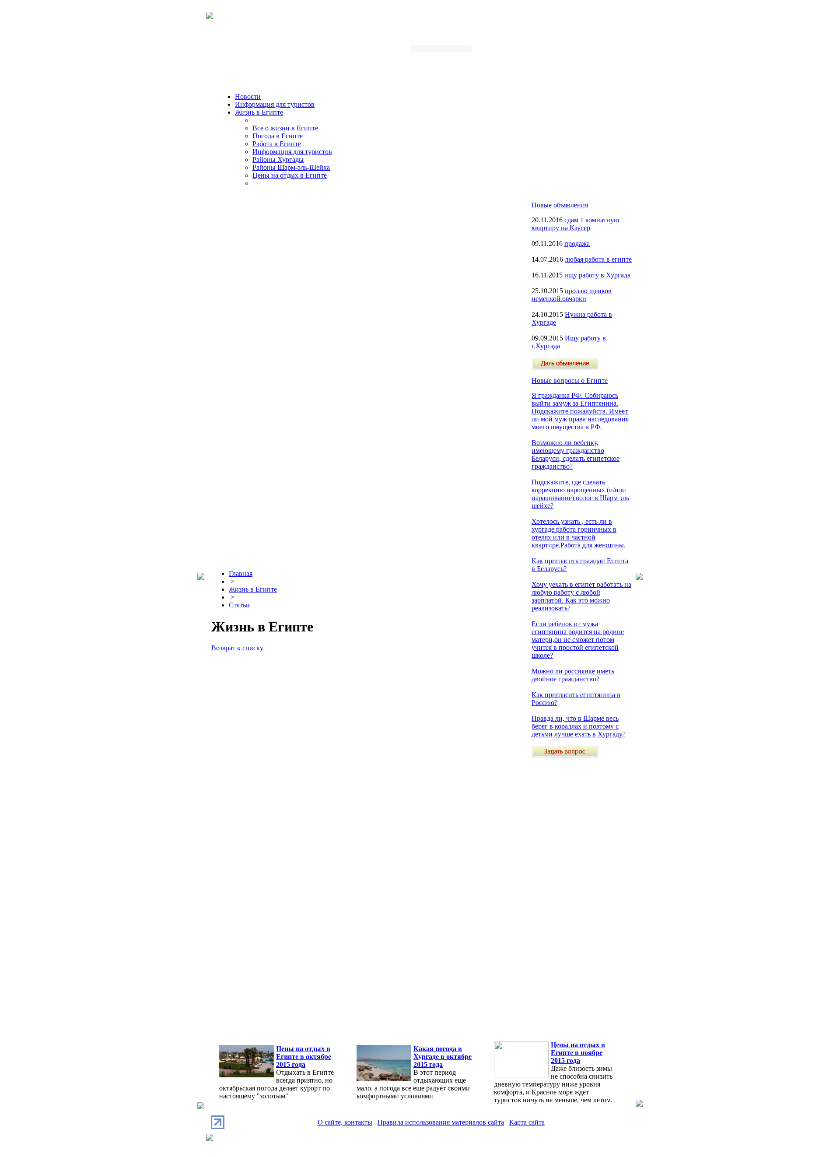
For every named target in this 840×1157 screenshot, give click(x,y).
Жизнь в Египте (259, 112)
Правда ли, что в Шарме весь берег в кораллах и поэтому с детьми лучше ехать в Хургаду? (579, 726)
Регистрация (562, 51)
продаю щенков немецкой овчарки (572, 294)
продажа (577, 243)
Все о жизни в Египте (285, 128)
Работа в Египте (276, 143)
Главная (240, 573)
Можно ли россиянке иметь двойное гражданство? (573, 675)
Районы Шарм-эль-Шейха (291, 167)
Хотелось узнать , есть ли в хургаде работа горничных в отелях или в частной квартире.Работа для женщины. (579, 533)
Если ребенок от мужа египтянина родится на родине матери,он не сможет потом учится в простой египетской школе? (578, 639)
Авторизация (518, 51)
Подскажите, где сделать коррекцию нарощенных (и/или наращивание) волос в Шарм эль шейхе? (580, 493)
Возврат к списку (237, 648)
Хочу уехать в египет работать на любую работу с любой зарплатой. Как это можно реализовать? (581, 596)
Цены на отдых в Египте (289, 175)
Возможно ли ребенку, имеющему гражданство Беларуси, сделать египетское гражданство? (576, 454)
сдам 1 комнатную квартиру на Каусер (575, 223)
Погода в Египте (277, 136)
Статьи (239, 605)
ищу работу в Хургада (597, 275)
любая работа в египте (598, 259)
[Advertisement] (567, 889)
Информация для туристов (275, 104)
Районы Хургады (278, 159)
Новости (248, 96)
